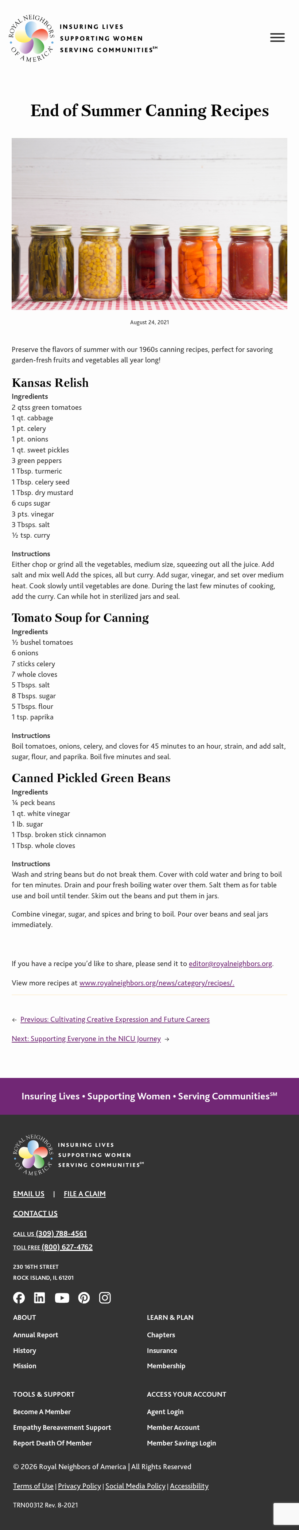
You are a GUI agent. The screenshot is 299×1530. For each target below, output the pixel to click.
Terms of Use (33, 1486)
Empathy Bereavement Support (62, 1427)
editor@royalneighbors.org (230, 963)
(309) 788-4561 (61, 1233)
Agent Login (165, 1412)
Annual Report (35, 1335)
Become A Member (42, 1412)
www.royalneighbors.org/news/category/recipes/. (156, 982)
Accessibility (189, 1486)
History (24, 1350)
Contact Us (35, 1213)
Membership (166, 1366)
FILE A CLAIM (85, 1193)
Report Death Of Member (52, 1443)
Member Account (173, 1427)
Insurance (162, 1350)
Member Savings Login (181, 1443)
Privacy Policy (79, 1486)
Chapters (161, 1335)
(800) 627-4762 (67, 1247)
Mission (24, 1366)
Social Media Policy (135, 1486)
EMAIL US (28, 1193)
